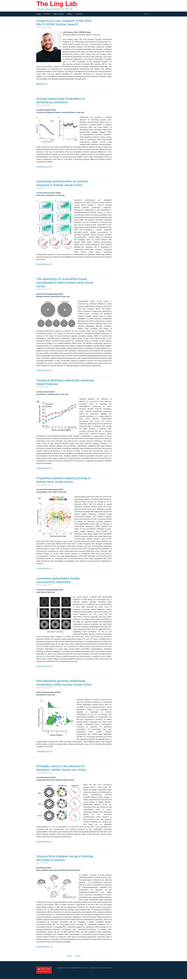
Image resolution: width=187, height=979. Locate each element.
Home (38, 14)
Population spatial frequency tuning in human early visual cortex (63, 480)
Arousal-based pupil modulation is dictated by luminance (60, 100)
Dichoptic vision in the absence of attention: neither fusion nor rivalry (61, 768)
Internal (146, 14)
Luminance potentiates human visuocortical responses (58, 580)
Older (69, 956)
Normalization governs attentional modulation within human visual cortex (64, 682)
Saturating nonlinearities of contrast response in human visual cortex (62, 183)
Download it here (43, 370)
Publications (58, 14)
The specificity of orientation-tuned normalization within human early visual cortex (64, 282)
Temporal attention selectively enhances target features (65, 382)
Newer (77, 956)
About (70, 14)
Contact (79, 14)
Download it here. (42, 167)
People (47, 14)
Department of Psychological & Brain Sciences (72, 968)
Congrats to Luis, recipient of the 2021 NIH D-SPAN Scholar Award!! (63, 22)
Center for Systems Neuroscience (101, 968)
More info (40, 84)
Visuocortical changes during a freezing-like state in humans (65, 858)
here (45, 84)
